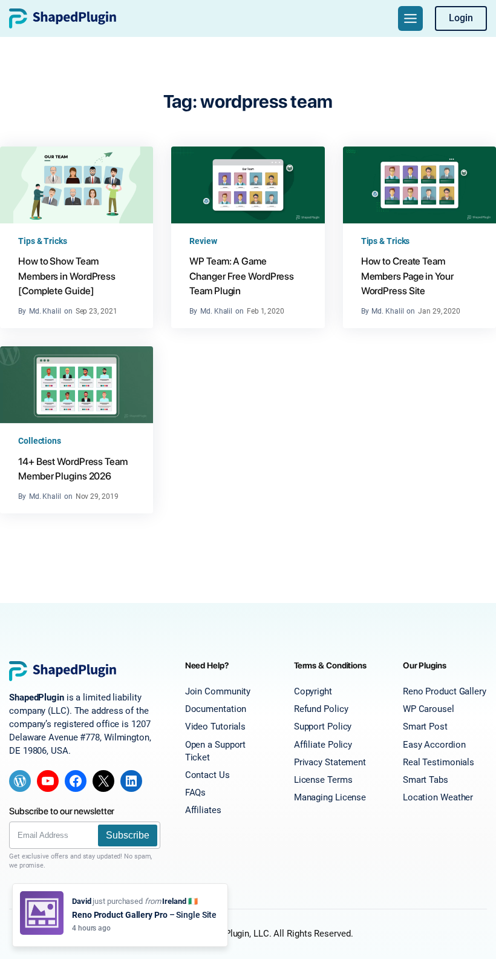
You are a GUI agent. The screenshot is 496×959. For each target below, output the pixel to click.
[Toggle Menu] (410, 18)
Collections (39, 441)
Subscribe (127, 835)
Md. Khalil (45, 311)
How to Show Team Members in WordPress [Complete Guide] (67, 276)
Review (203, 241)
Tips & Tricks (42, 241)
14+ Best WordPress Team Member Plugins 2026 (73, 469)
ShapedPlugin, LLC (232, 933)
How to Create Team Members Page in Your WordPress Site (407, 276)
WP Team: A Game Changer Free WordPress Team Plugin (241, 276)
